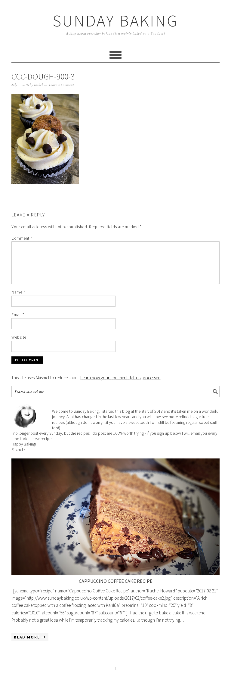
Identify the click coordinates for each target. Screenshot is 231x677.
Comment (21, 238)
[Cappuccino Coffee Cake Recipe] (115, 517)
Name (18, 292)
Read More (28, 637)
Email (17, 314)
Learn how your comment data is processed (120, 377)
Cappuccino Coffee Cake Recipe (115, 581)
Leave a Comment (61, 84)
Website (18, 337)
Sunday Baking (115, 20)
